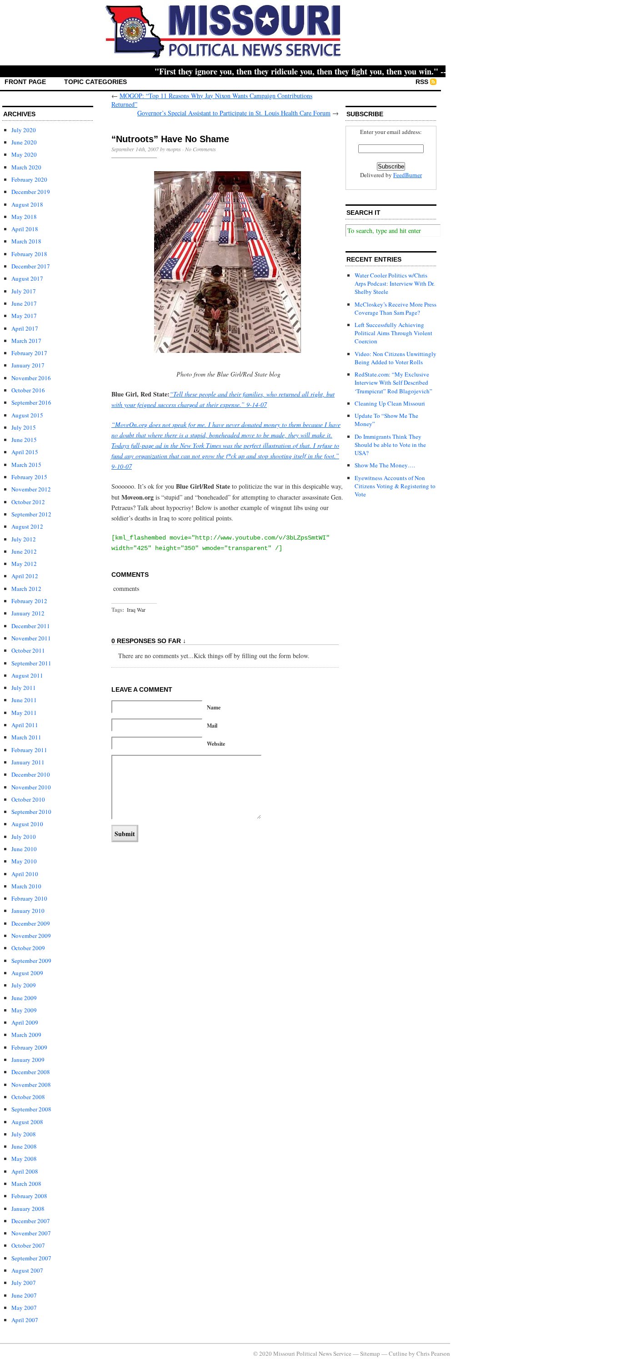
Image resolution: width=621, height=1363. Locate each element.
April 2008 (24, 1171)
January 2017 (28, 365)
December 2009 (30, 923)
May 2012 (24, 564)
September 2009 (31, 961)
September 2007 (31, 1258)
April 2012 (24, 576)
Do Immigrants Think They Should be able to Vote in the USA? (390, 444)
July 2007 (23, 1283)
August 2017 (27, 278)
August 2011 (27, 675)
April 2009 (24, 1022)
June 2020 (24, 142)
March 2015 (26, 465)
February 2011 (29, 750)
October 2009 (28, 948)
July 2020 (23, 130)
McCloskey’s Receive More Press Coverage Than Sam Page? (395, 308)
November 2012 (31, 489)
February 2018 (29, 254)
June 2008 (24, 1146)
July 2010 (23, 837)
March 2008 (26, 1184)
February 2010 (29, 898)
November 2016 (31, 378)
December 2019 (30, 192)
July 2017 (23, 291)
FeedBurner (407, 175)
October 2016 (28, 390)
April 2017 (24, 328)
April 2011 (24, 725)
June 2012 (24, 551)
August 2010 (27, 824)
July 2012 (23, 539)
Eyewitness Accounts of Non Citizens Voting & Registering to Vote (395, 486)
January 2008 (28, 1208)
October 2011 (28, 650)
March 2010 (26, 886)
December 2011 (30, 626)
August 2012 (27, 526)
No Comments (200, 149)
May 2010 (24, 861)
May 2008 (24, 1159)
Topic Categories (95, 81)
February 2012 (29, 601)
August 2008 (27, 1122)
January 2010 (28, 911)
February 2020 (29, 179)
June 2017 (24, 303)
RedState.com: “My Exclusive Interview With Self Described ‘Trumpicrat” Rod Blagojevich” (393, 382)
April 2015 (24, 452)
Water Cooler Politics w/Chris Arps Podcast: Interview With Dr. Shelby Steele (395, 283)
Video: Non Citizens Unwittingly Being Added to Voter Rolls (395, 358)
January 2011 (28, 762)
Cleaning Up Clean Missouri (390, 403)
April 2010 (24, 874)
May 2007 (24, 1308)
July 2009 (23, 985)
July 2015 (23, 427)
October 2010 (28, 799)
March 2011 (26, 737)
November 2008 (31, 1084)
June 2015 (24, 440)
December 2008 (30, 1072)
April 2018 (24, 229)
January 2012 (28, 613)
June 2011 (24, 700)
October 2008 (28, 1097)
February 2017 (29, 353)
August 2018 (27, 204)
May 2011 (24, 713)
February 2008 (29, 1196)
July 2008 (23, 1134)
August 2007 (27, 1270)
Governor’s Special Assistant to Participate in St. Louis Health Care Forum (234, 113)
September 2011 (31, 663)
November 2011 (31, 638)
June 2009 (24, 998)
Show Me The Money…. (385, 465)
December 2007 (30, 1221)
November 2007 (31, 1233)
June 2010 (24, 849)
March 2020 (26, 167)
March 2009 (26, 1035)
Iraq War (136, 609)
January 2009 (28, 1060)
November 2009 (31, 936)
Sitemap (370, 1353)
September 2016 (31, 402)
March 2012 (26, 589)
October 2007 (28, 1245)
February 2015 (29, 477)
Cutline (398, 1353)
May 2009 (24, 1010)
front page (25, 81)
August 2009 (27, 973)
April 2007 (24, 1320)
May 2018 (24, 217)
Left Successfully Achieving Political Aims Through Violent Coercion (393, 333)
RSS (422, 81)
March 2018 (26, 241)
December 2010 (30, 774)
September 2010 (31, 812)
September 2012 (31, 514)
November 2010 (31, 787)
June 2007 (24, 1295)
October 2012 (28, 502)
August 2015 (27, 415)
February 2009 (29, 1047)
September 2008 (31, 1109)
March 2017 (26, 341)
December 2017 (30, 266)
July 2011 (23, 688)
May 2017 (24, 316)
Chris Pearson (433, 1353)
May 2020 (24, 154)
